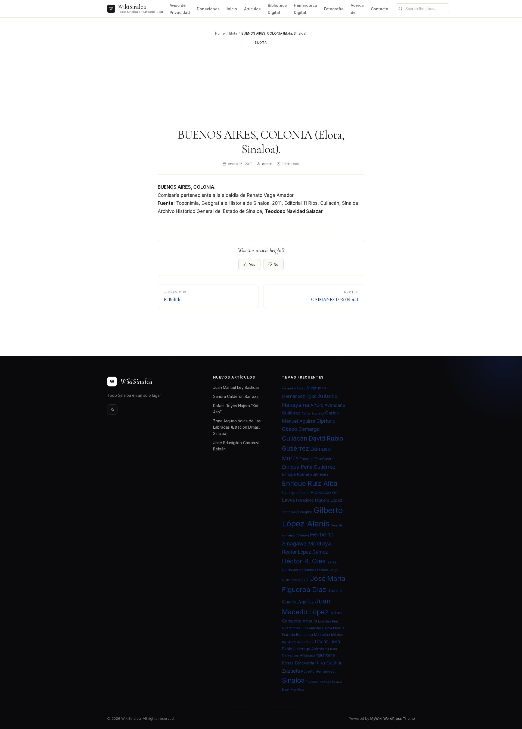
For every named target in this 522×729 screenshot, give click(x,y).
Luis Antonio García (317, 628)
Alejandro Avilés (293, 388)
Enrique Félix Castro (317, 459)
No (276, 264)
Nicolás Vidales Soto (298, 642)
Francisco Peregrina (297, 512)
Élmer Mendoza (293, 689)
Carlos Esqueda (313, 413)
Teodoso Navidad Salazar (324, 682)
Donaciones (208, 9)
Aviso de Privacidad (180, 9)
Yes (252, 264)
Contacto (379, 9)
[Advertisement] (261, 86)
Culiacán (294, 438)
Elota (233, 33)
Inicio (232, 9)
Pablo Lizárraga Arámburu (305, 648)
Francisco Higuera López (319, 500)
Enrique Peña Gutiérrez (308, 467)
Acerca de (357, 9)
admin (267, 163)
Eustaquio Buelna (295, 493)
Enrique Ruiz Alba (309, 483)
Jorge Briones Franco (310, 570)
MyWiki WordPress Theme (392, 718)
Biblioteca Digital (277, 9)
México (337, 634)
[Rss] (112, 409)
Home (220, 33)
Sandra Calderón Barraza (236, 396)
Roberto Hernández (318, 671)
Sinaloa (293, 680)
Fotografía (334, 9)
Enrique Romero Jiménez (305, 474)
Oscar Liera (327, 641)
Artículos (252, 9)
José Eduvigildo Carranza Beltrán (236, 445)
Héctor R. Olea (304, 561)
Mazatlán (322, 634)
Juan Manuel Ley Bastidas (236, 387)
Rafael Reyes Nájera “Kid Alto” (235, 408)
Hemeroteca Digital (305, 9)
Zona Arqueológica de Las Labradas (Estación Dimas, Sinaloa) (237, 427)
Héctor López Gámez (305, 552)
